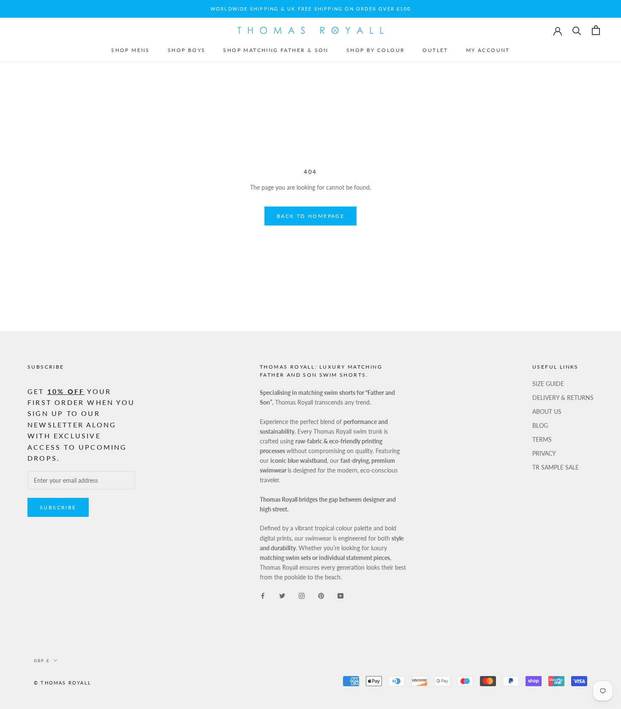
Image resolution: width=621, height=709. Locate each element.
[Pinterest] (321, 595)
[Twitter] (282, 595)
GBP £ (42, 660)
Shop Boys (187, 50)
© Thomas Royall (62, 682)
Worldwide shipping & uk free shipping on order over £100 (310, 8)
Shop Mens (130, 50)
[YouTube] (340, 595)
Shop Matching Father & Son (275, 50)
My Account (488, 50)
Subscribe (58, 507)
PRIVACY (544, 453)
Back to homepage (310, 216)
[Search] (576, 30)
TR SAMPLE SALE (555, 467)
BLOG (540, 425)
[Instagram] (302, 595)
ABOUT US (546, 411)
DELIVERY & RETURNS (563, 397)
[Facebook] (263, 595)
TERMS (542, 439)
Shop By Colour (375, 50)
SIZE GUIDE (548, 383)
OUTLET (435, 50)
